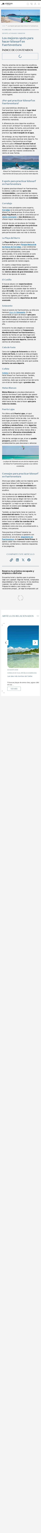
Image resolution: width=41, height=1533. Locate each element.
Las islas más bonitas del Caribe (19, 676)
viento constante (9, 217)
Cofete (5, 373)
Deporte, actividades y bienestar (13, 33)
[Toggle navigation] (39, 3)
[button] (17, 559)
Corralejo (6, 210)
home (3, 26)
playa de (17, 312)
